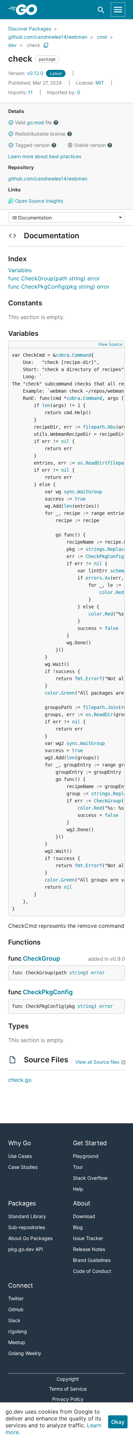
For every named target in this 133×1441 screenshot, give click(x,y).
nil (65, 441)
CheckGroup (107, 801)
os (80, 463)
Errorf (94, 678)
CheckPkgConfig (105, 556)
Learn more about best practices (44, 156)
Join (112, 707)
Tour (78, 1167)
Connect (20, 1285)
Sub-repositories (26, 1227)
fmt (79, 678)
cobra (62, 355)
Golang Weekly (24, 1353)
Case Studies (23, 1167)
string (77, 972)
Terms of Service (68, 1389)
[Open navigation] (118, 9)
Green (68, 693)
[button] (11, 122)
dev (12, 45)
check (33, 45)
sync (69, 491)
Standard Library (27, 1216)
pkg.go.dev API (25, 1249)
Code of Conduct (92, 1271)
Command (81, 355)
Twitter (16, 1298)
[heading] (28, 9)
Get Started (90, 1143)
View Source (110, 344)
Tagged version (32, 145)
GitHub (16, 1309)
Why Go (19, 1143)
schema (118, 570)
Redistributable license (40, 134)
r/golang (17, 1331)
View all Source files (97, 1062)
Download (84, 1216)
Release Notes (89, 1249)
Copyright (68, 1379)
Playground (86, 1156)
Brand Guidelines (91, 1260)
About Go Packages (30, 1238)
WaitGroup (89, 491)
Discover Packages (29, 28)
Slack (14, 1320)
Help (78, 1189)
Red (120, 592)
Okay (117, 1421)
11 (21, 92)
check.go (20, 1079)
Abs (111, 427)
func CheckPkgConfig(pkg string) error (58, 286)
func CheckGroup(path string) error (54, 278)
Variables (20, 270)
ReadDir (95, 463)
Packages (22, 1203)
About (81, 1203)
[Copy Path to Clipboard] (46, 45)
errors (94, 578)
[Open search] (101, 10)
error (98, 972)
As (107, 578)
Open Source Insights (38, 201)
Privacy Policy (68, 1399)
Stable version (90, 145)
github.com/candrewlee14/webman (47, 37)
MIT (99, 83)
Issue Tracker (88, 1238)
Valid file (33, 122)
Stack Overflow (90, 1178)
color (106, 592)
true (80, 499)
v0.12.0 (26, 73)
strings (95, 549)
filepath (94, 427)
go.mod (35, 122)
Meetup (16, 1342)
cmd (102, 37)
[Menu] (66, 217)
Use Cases (20, 1156)
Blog (78, 1227)
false (111, 628)
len (46, 405)
